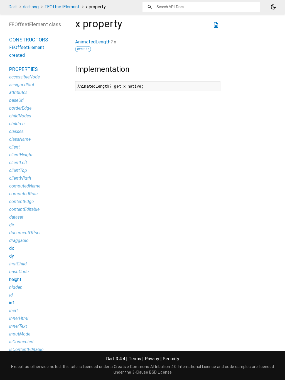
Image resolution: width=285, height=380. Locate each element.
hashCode (19, 271)
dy (11, 256)
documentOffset (25, 232)
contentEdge (21, 201)
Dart (12, 6)
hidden (16, 287)
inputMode (19, 334)
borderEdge (20, 108)
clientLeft (18, 162)
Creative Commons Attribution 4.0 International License (165, 366)
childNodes (20, 116)
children (17, 123)
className (20, 139)
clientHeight (21, 154)
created (17, 55)
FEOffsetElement (62, 6)
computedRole (23, 193)
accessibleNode (24, 77)
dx (11, 248)
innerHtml (18, 318)
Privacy (152, 358)
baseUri (16, 100)
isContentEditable (26, 349)
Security (171, 358)
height (15, 279)
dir (11, 225)
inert (13, 310)
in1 (12, 302)
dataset (16, 217)
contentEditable (24, 209)
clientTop (18, 170)
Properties (23, 69)
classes (16, 131)
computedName (24, 186)
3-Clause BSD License (152, 372)
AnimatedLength (92, 42)
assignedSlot (21, 84)
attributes (18, 92)
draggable (18, 240)
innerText (18, 326)
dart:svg (31, 6)
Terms (135, 358)
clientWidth (20, 178)
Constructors (28, 40)
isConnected (21, 341)
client (14, 147)
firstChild (18, 264)
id (11, 295)
